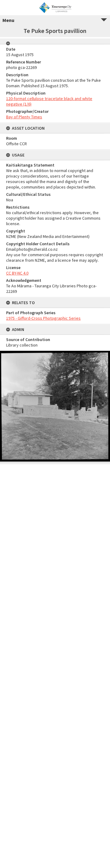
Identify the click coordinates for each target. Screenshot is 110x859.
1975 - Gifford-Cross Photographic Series (43, 318)
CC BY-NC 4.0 (17, 273)
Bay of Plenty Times (24, 117)
